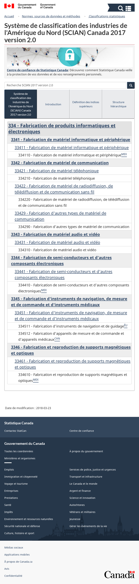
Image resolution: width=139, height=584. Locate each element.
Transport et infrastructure (86, 476)
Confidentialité (13, 575)
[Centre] (70, 57)
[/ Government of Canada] (30, 6)
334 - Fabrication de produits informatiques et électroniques (61, 128)
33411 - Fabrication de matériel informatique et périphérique (72, 147)
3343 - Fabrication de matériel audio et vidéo (55, 234)
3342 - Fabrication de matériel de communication (60, 162)
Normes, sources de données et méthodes (51, 16)
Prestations (11, 498)
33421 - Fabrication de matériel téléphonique (57, 170)
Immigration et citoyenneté (20, 476)
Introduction (53, 104)
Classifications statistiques (106, 16)
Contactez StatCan (15, 430)
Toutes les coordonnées (18, 451)
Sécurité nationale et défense (22, 526)
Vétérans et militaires (82, 512)
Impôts (8, 512)
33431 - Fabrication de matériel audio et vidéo (57, 242)
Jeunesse (75, 519)
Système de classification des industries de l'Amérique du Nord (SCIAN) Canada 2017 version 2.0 (21, 104)
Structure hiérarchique (118, 104)
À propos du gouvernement (86, 451)
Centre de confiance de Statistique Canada (37, 70)
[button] (121, 8)
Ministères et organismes (19, 458)
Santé (7, 505)
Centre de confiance (82, 430)
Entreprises (11, 490)
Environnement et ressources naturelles (28, 519)
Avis (6, 568)
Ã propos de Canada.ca (18, 561)
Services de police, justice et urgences (93, 469)
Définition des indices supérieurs (85, 104)
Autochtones (77, 505)
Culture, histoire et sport (19, 533)
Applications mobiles (17, 554)
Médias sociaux (13, 547)
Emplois (9, 469)
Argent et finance (80, 490)
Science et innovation (82, 498)
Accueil (9, 16)
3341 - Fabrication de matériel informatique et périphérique (70, 139)
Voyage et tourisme (16, 483)
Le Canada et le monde (83, 483)
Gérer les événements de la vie (88, 526)
